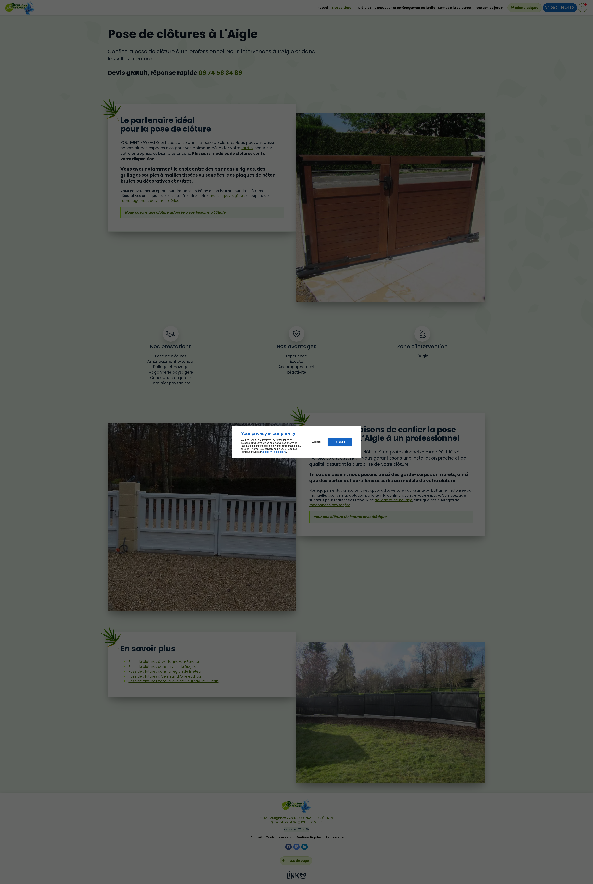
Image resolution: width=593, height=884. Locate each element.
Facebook (278, 452)
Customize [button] (316, 442)
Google (265, 452)
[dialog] (296, 442)
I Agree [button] (340, 442)
